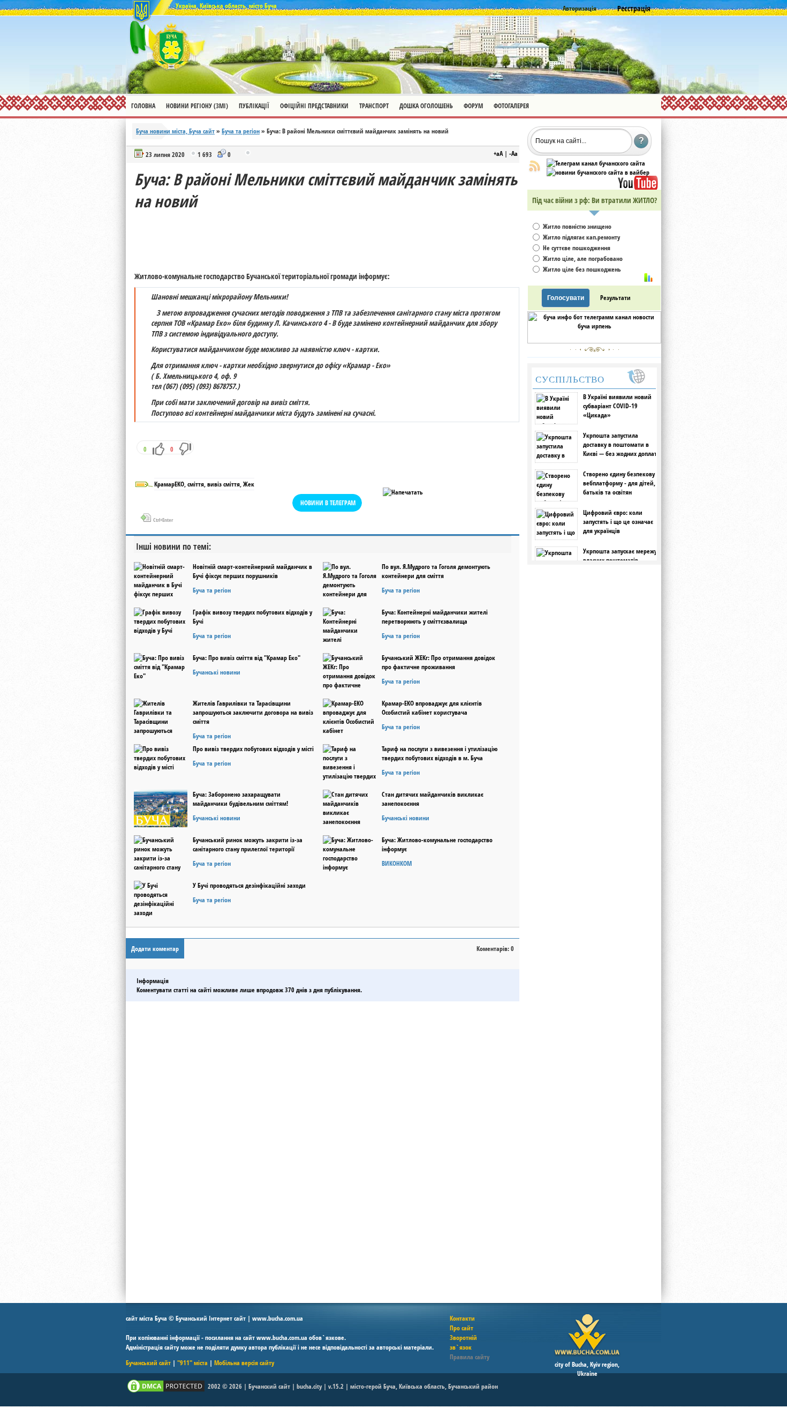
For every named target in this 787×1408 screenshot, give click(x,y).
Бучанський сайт (148, 1362)
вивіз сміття (223, 484)
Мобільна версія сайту (244, 1362)
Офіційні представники (314, 105)
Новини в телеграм (327, 502)
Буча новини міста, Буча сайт (175, 131)
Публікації (254, 105)
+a (498, 153)
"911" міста (192, 1362)
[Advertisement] (329, 236)
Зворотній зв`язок (463, 1342)
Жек (248, 484)
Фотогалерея (511, 105)
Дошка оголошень (426, 105)
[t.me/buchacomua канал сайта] (596, 163)
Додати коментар (155, 948)
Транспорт (374, 105)
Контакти (462, 1318)
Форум (473, 105)
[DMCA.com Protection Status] (166, 1391)
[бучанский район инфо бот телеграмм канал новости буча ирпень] (594, 341)
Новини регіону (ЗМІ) (197, 105)
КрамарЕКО (169, 484)
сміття (195, 484)
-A (513, 153)
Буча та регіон (241, 131)
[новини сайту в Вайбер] (598, 172)
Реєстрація (633, 8)
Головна (143, 105)
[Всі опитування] (648, 277)
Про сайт (461, 1327)
